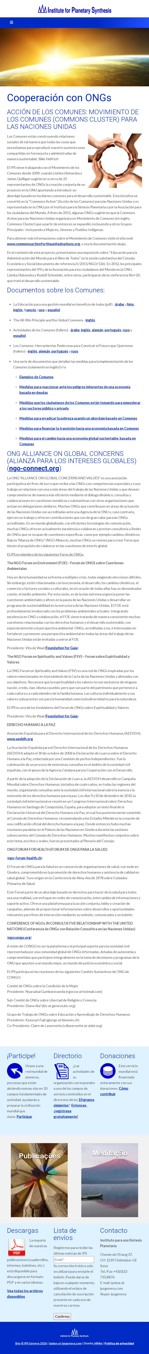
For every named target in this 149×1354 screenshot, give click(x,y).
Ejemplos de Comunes (36, 377)
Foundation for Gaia (61, 648)
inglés (18, 310)
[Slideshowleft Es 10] (109, 1180)
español (54, 310)
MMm (97, 1343)
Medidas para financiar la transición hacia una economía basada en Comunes (79, 428)
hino (130, 304)
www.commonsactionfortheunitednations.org (43, 244)
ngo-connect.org (34, 468)
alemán (97, 330)
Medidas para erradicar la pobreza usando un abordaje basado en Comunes (78, 418)
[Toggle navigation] (10, 22)
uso (42, 310)
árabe (119, 304)
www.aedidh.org (20, 739)
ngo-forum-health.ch (24, 858)
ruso (126, 330)
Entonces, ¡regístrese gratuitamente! (70, 1111)
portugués (113, 330)
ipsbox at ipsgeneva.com (65, 1343)
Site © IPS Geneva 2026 (31, 1343)
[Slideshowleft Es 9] (39, 1180)
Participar (24, 1116)
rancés (30, 310)
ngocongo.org (19, 937)
